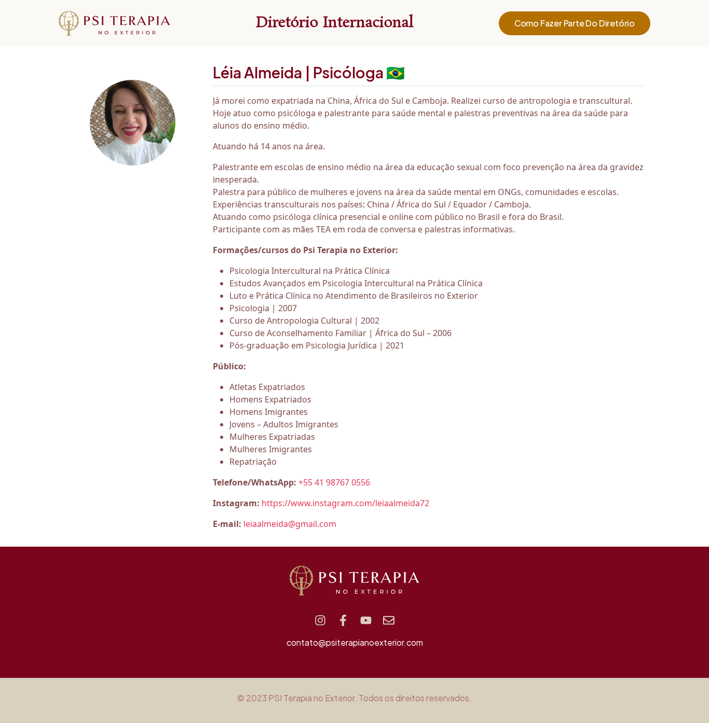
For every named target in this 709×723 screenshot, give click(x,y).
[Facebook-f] (343, 620)
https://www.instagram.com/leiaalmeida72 (345, 503)
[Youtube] (366, 620)
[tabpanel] (428, 312)
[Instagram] (320, 620)
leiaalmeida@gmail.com (289, 524)
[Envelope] (388, 620)
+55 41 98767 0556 (334, 482)
